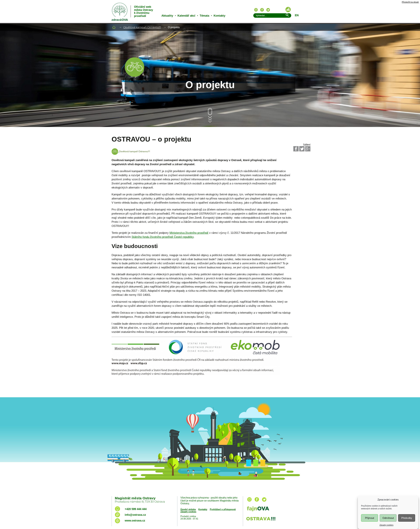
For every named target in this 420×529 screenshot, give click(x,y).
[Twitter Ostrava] (268, 9)
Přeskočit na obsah (410, 2)
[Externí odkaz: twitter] (264, 501)
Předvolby (406, 518)
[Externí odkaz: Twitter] (301, 148)
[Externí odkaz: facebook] (256, 501)
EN (297, 15)
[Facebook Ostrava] (262, 9)
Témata (204, 15)
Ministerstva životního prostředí (188, 232)
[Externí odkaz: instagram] (249, 501)
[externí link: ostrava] (260, 520)
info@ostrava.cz (135, 514)
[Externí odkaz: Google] (307, 148)
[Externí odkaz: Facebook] (296, 148)
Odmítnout (388, 518)
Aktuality (167, 15)
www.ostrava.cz (135, 520)
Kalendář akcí (186, 15)
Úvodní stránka (188, 509)
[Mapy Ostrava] (288, 9)
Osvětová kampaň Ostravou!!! (142, 27)
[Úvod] (114, 27)
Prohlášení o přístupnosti (223, 509)
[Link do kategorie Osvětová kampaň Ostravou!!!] (134, 76)
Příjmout (369, 518)
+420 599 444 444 (136, 509)
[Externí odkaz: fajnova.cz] (276, 509)
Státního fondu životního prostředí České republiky (163, 237)
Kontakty (219, 15)
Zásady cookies (386, 525)
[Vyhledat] (287, 15)
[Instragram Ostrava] (256, 9)
